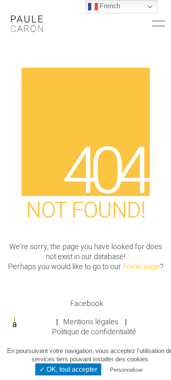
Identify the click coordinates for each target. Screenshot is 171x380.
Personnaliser (126, 370)
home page (141, 267)
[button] (158, 23)
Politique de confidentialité (94, 332)
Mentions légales (90, 322)
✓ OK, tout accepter (68, 369)
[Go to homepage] (27, 23)
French (109, 6)
